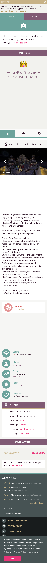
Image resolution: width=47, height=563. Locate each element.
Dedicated (24, 433)
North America (27, 429)
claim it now (21, 42)
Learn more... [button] (33, 552)
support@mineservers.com (13, 11)
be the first (17, 465)
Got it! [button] (12, 559)
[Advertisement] (23, 103)
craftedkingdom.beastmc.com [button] (25, 144)
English (23, 424)
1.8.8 (22, 420)
